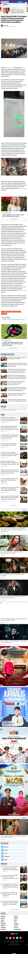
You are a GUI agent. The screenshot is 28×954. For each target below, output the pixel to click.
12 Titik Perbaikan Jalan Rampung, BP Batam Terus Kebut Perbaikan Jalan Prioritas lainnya (10, 436)
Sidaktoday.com (9, 67)
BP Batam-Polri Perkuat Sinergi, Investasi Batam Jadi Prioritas (9, 444)
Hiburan (3, 925)
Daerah (3, 311)
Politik (5, 859)
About (5, 941)
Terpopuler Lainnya (14, 909)
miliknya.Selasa (22, 188)
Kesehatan (3, 927)
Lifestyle (16, 927)
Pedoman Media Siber (15, 941)
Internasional (17, 929)
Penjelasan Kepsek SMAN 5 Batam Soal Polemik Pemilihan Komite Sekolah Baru (14, 319)
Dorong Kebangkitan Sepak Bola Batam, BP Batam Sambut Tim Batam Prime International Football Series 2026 (9, 428)
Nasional (18, 311)
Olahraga (16, 923)
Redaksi (8, 941)
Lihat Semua (14, 505)
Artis (15, 922)
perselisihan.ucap (21, 290)
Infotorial (3, 929)
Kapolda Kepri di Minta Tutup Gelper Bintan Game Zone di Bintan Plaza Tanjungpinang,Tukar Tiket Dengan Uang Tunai (10, 894)
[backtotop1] (27, 945)
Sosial (5, 853)
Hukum (13, 311)
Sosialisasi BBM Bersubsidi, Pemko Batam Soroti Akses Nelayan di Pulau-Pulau (10, 480)
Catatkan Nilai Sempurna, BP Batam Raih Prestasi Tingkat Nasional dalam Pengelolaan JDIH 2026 (10, 489)
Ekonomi (16, 918)
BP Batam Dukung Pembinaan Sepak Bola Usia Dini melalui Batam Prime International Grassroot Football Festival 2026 (11, 903)
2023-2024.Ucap (21, 243)
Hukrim (2, 922)
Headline (8, 311)
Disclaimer (22, 941)
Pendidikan (4, 313)
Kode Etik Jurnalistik (14, 942)
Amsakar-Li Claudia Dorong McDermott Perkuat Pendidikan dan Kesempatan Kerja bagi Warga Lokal (10, 463)
